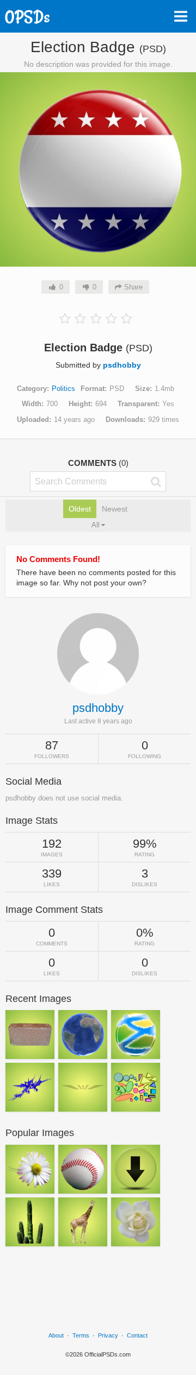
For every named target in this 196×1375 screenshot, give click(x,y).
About (56, 1335)
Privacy (108, 1335)
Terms (80, 1335)
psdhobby (122, 365)
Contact (137, 1335)
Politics (63, 388)
